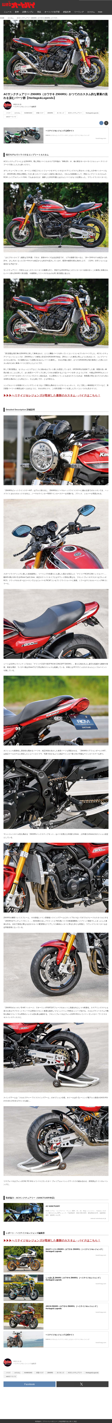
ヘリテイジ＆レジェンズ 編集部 (24, 106)
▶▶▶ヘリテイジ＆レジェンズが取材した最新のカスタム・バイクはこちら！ (52, 395)
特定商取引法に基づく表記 (68, 1421)
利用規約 (38, 1421)
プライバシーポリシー (50, 1421)
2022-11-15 (17, 104)
